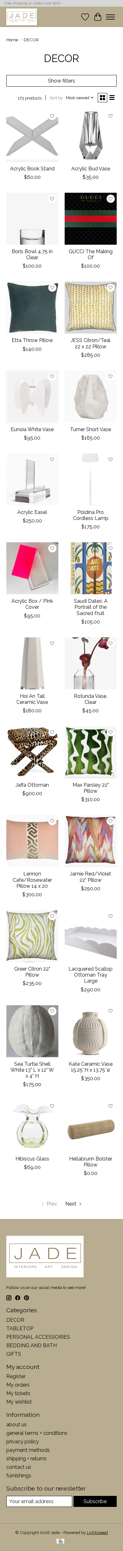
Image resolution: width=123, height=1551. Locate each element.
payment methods (28, 1450)
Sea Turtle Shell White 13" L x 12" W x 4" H (32, 1070)
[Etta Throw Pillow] (32, 308)
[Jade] (21, 17)
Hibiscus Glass (32, 1159)
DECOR (15, 1320)
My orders (18, 1385)
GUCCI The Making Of (91, 254)
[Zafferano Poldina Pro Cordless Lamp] (91, 479)
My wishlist (19, 1402)
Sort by (56, 97)
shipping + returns (26, 1459)
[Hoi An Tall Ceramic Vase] (32, 663)
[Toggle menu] (110, 17)
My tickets (18, 1393)
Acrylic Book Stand (32, 169)
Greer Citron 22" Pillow (32, 972)
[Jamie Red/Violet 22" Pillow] (91, 841)
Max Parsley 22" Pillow (91, 788)
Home (12, 39)
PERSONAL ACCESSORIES (38, 1337)
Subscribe (95, 1501)
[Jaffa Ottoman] (32, 752)
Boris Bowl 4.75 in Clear (32, 254)
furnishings (18, 1476)
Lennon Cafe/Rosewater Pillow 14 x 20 (32, 880)
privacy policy (22, 1442)
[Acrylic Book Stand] (32, 136)
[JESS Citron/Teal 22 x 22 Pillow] (91, 308)
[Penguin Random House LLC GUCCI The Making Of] (91, 219)
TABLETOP (19, 1328)
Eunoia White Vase (32, 429)
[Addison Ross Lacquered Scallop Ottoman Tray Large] (91, 936)
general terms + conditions (36, 1433)
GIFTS (13, 1354)
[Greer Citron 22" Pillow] (32, 936)
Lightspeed (97, 1532)
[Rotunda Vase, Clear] (91, 663)
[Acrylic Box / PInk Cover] (32, 568)
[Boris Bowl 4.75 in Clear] (32, 219)
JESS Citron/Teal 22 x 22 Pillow (90, 343)
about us (16, 1425)
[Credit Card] (60, 1542)
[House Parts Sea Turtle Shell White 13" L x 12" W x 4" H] (32, 1031)
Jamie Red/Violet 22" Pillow (90, 877)
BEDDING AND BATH (31, 1346)
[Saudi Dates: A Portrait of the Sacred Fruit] (91, 568)
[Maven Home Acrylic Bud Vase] (91, 136)
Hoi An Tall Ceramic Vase (32, 699)
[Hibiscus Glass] (32, 1126)
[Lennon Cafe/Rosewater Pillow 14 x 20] (32, 841)
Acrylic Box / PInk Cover (32, 604)
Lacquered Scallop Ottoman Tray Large (90, 975)
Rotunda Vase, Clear (90, 699)
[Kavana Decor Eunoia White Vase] (32, 397)
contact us (18, 1467)
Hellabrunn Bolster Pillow (90, 1162)
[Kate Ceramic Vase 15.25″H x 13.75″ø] (91, 1031)
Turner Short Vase (90, 429)
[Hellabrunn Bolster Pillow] (91, 1126)
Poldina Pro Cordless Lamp (90, 515)
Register (16, 1376)
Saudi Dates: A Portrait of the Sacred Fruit (91, 607)
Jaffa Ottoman (32, 785)
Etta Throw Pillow (32, 340)
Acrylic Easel (32, 512)
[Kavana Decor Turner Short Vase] (91, 397)
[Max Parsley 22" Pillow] (91, 752)
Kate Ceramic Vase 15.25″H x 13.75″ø (91, 1067)
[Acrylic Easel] (32, 479)
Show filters (61, 81)
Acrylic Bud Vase (90, 169)
